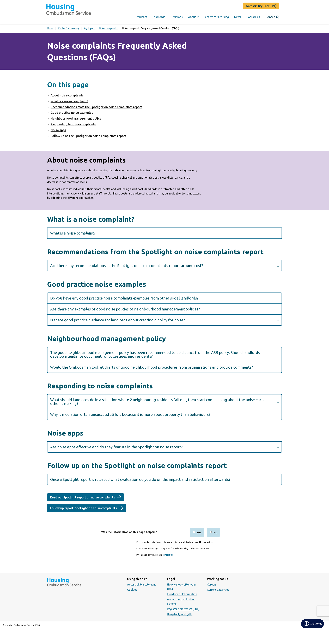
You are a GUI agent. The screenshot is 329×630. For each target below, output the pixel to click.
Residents (141, 16)
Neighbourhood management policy (76, 118)
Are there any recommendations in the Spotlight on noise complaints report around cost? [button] (126, 265)
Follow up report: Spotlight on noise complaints (83, 508)
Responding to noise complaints (73, 124)
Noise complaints (108, 28)
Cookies (132, 589)
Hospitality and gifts (179, 614)
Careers (211, 584)
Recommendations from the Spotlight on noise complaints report (96, 107)
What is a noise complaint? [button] (72, 233)
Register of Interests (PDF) (183, 608)
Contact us (253, 16)
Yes (199, 532)
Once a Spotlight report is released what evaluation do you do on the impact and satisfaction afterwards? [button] (140, 479)
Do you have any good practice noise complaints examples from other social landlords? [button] (124, 298)
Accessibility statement (141, 584)
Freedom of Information (182, 594)
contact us (167, 555)
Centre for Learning (217, 16)
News (237, 16)
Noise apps (58, 130)
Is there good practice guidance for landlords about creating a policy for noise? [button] (117, 320)
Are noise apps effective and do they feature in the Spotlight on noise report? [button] (116, 447)
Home (50, 28)
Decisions (177, 16)
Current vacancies (218, 589)
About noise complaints (67, 95)
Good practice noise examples (72, 112)
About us (193, 16)
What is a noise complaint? (69, 101)
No (215, 532)
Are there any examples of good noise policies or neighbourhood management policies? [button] (125, 309)
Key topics (89, 28)
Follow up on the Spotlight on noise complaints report (88, 136)
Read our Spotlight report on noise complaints (82, 497)
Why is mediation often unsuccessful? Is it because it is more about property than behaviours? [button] (130, 414)
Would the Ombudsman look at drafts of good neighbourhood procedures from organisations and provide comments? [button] (152, 367)
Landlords (159, 16)
